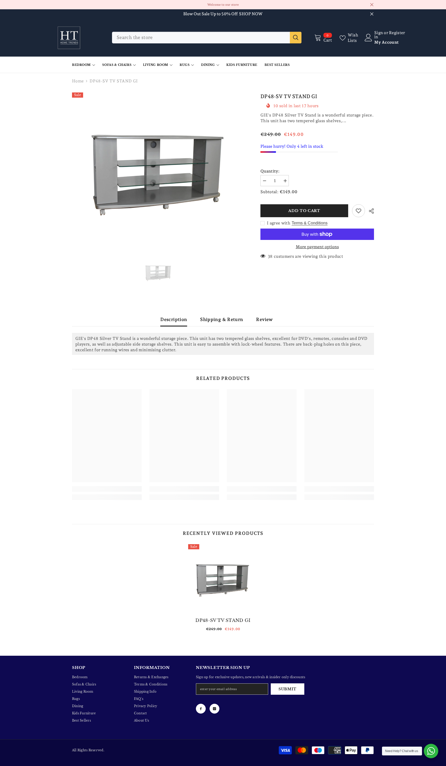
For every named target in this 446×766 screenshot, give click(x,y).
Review (264, 319)
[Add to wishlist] (358, 210)
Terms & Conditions (310, 223)
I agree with (278, 223)
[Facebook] (201, 709)
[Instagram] (214, 709)
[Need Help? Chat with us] (431, 751)
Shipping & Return (221, 319)
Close (372, 5)
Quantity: (270, 171)
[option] (158, 171)
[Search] (206, 37)
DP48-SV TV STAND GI (222, 620)
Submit (287, 689)
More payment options (317, 246)
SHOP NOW (251, 13)
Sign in (378, 35)
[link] (107, 489)
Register (397, 33)
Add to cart (304, 210)
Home (78, 81)
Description (173, 319)
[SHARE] (369, 211)
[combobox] (201, 37)
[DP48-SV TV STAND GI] (223, 579)
